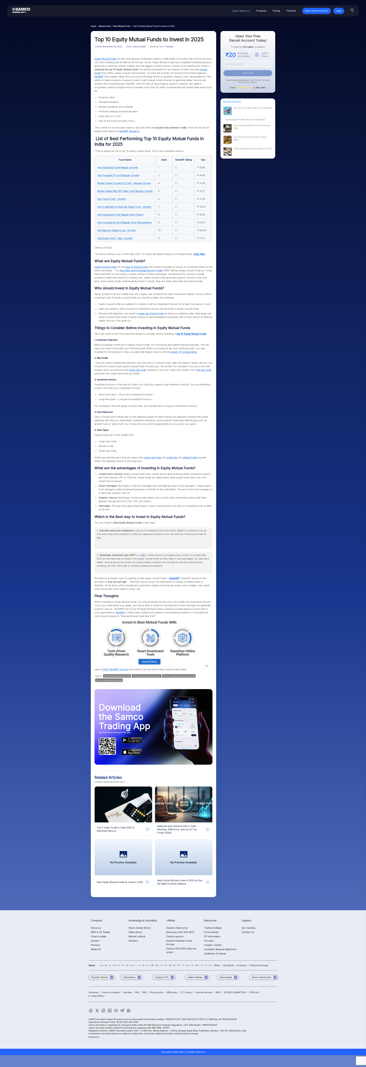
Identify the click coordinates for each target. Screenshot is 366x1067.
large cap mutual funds (151, 313)
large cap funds (152, 457)
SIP (143, 555)
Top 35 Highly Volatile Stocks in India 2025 (245, 119)
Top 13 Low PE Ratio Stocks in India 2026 (252, 108)
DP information (212, 936)
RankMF (120, 612)
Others (217, 965)
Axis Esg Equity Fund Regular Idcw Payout (120, 214)
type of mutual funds (136, 266)
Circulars (209, 940)
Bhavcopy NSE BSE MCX (180, 932)
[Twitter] (97, 1012)
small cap (172, 457)
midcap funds (190, 457)
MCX (218, 992)
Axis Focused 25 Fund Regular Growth (118, 175)
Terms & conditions (111, 992)
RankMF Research (129, 131)
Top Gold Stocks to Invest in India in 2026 (250, 138)
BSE (144, 992)
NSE (137, 992)
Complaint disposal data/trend (220, 949)
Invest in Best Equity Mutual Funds (179, 676)
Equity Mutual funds (105, 58)
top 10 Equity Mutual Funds (191, 333)
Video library (135, 932)
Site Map (127, 992)
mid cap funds (203, 369)
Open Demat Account (316, 10)
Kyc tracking (248, 927)
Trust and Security (203, 992)
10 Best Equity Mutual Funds (117, 676)
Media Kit (96, 949)
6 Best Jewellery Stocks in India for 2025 (252, 148)
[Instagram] (103, 1012)
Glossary (133, 940)
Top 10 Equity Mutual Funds (110, 680)
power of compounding (184, 351)
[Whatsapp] (129, 1012)
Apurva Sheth (139, 46)
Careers (95, 940)
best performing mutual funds (147, 676)
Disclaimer (93, 992)
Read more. (94, 1037)
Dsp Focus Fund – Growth (111, 198)
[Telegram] (122, 1012)
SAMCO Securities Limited (101, 1019)
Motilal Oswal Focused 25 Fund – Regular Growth (124, 183)
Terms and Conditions (247, 82)
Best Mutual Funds (121, 26)
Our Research (242, 11)
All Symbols (228, 965)
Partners (291, 10)
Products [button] (261, 10)
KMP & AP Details (100, 932)
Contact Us (248, 932)
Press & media (98, 936)
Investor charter (213, 945)
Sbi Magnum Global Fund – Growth (116, 230)
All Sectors (242, 965)
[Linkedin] (110, 1012)
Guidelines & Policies (215, 953)
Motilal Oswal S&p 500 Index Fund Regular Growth (125, 191)
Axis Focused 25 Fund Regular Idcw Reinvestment (124, 222)
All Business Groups (259, 965)
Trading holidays (213, 927)
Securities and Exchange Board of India (140, 270)
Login (339, 10)
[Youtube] (116, 1012)
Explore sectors (174, 936)
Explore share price (177, 927)
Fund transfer (211, 932)
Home (93, 26)
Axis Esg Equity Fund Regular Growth (117, 167)
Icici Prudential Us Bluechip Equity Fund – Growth (124, 206)
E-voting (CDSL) (96, 996)
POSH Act (253, 992)
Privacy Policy (260, 80)
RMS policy (172, 992)
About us (96, 927)
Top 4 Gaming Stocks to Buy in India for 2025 (252, 126)
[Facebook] (91, 1012)
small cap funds (137, 369)
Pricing (276, 10)
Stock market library (140, 927)
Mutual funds (105, 26)
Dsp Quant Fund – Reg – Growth (115, 238)
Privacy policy (156, 992)
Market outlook (137, 936)
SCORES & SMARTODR (235, 992)
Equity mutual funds (105, 266)
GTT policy (186, 992)
